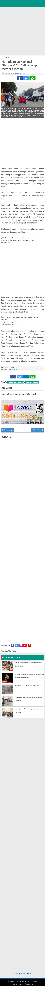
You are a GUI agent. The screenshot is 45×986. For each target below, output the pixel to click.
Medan (13, 58)
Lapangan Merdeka (32, 382)
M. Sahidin (11, 367)
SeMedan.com (20, 73)
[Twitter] (26, 78)
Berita (8, 58)
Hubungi (34, 981)
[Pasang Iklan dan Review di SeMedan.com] (22, 974)
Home (3, 58)
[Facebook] (20, 78)
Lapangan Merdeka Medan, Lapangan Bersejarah (18, 394)
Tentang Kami (13, 981)
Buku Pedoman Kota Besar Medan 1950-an (28, 686)
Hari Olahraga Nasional (16, 382)
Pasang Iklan (24, 981)
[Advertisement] (22, 30)
